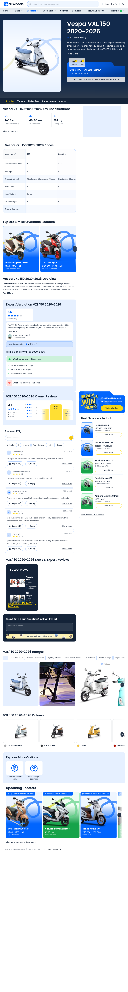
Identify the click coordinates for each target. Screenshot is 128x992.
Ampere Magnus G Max (106, 496)
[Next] (122, 684)
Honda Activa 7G (91, 828)
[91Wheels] (13, 4)
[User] (122, 4)
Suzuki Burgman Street (16, 262)
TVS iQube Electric (104, 460)
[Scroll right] (75, 249)
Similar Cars (33, 101)
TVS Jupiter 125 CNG (18, 828)
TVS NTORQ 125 (50, 262)
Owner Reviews (49, 101)
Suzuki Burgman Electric (57, 828)
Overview (10, 101)
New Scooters (19, 849)
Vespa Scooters (35, 849)
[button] (39, 344)
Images (62, 101)
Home (7, 849)
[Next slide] (57, 56)
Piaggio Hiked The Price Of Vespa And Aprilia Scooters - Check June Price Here (30, 578)
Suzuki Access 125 (104, 442)
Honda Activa (102, 425)
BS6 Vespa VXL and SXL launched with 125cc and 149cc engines (30, 594)
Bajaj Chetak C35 (103, 478)
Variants (21, 101)
